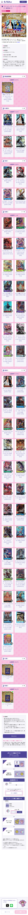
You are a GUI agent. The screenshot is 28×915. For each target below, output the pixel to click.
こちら (18, 42)
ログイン (23, 1)
